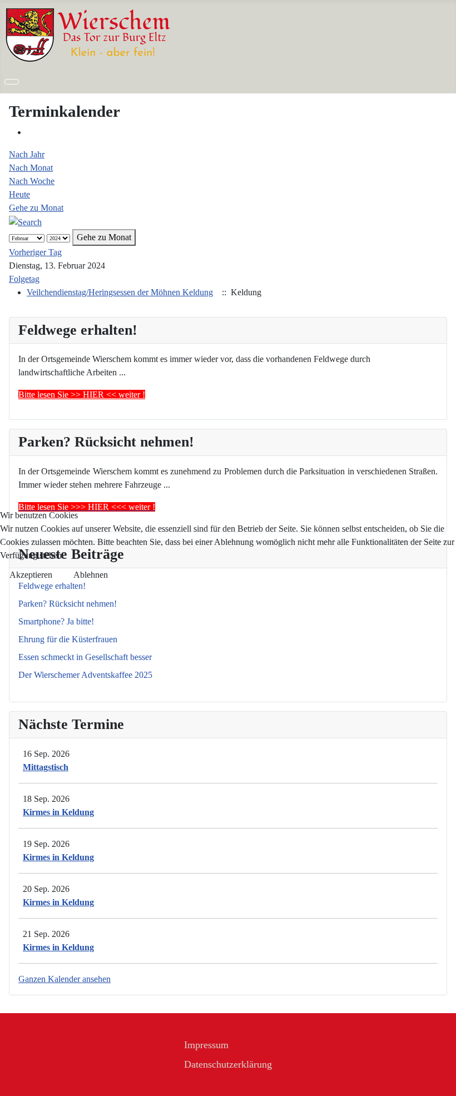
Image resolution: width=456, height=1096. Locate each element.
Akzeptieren (30, 574)
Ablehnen (90, 574)
